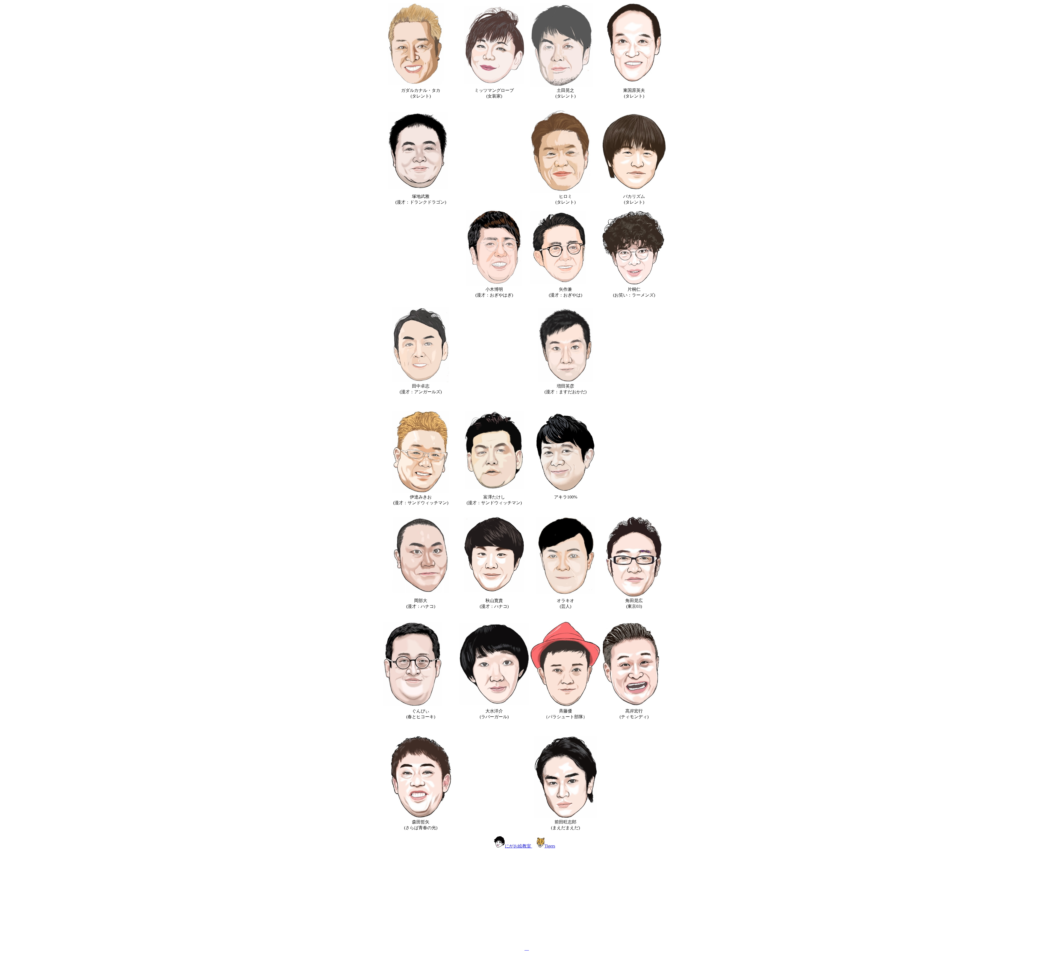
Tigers (549, 846)
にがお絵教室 (518, 846)
